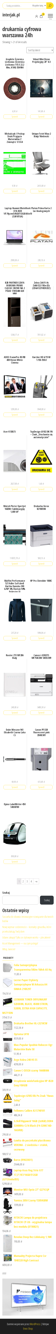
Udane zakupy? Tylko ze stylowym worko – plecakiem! (26, 937)
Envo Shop (28, 1328)
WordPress (35, 1324)
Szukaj (6, 892)
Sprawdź (15, 116)
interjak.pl (11, 15)
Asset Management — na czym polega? (20, 943)
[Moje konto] (36, 16)
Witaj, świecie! (8, 949)
